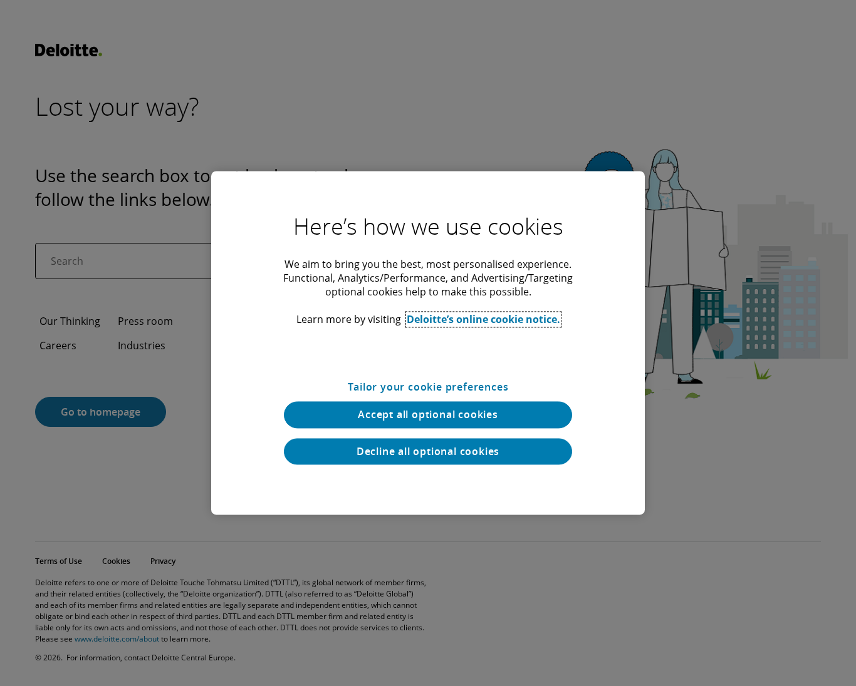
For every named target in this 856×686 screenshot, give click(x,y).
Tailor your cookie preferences (428, 387)
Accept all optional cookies (428, 415)
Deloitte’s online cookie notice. (483, 319)
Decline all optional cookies (428, 451)
